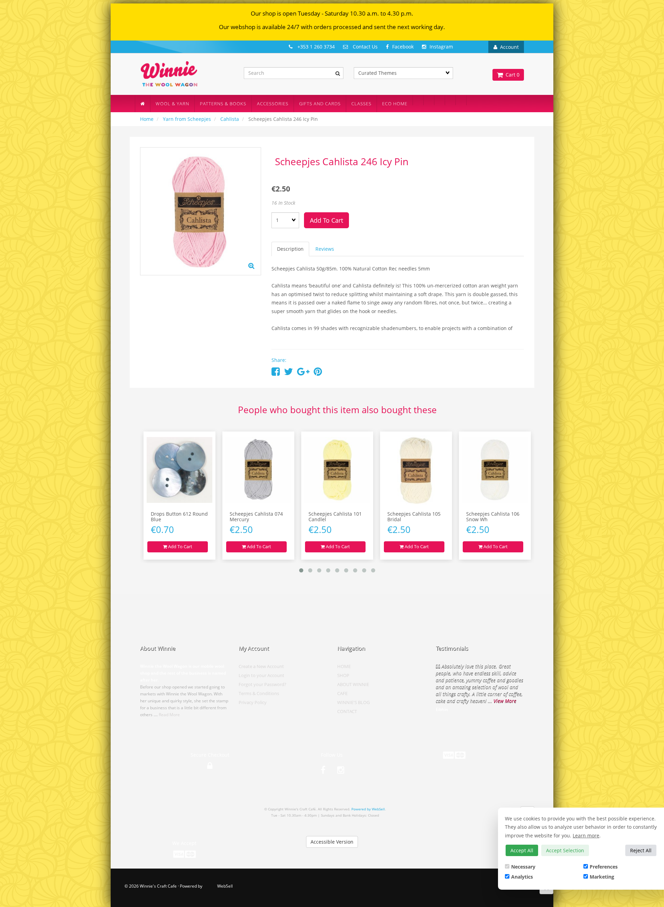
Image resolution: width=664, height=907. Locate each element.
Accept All (521, 850)
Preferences (604, 866)
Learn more (586, 835)
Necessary (523, 866)
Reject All (641, 850)
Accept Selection (565, 850)
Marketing (602, 876)
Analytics (522, 876)
